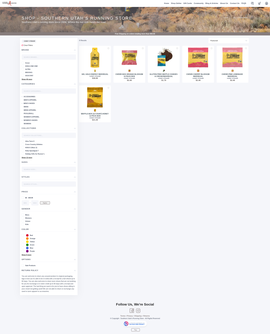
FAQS (243, 3)
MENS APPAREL (30, 110)
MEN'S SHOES (29, 103)
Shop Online (176, 3)
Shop (226, 18)
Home (166, 3)
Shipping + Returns (142, 316)
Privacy (130, 316)
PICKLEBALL (29, 113)
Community (199, 3)
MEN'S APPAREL (30, 100)
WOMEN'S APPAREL (31, 117)
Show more (27, 79)
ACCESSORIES (29, 96)
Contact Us (235, 3)
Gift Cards (187, 3)
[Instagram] (138, 311)
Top (135, 330)
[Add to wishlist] (108, 48)
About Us (224, 3)
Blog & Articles (211, 3)
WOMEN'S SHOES (30, 120)
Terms (122, 316)
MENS (26, 107)
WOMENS (27, 123)
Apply (45, 203)
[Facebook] (132, 311)
